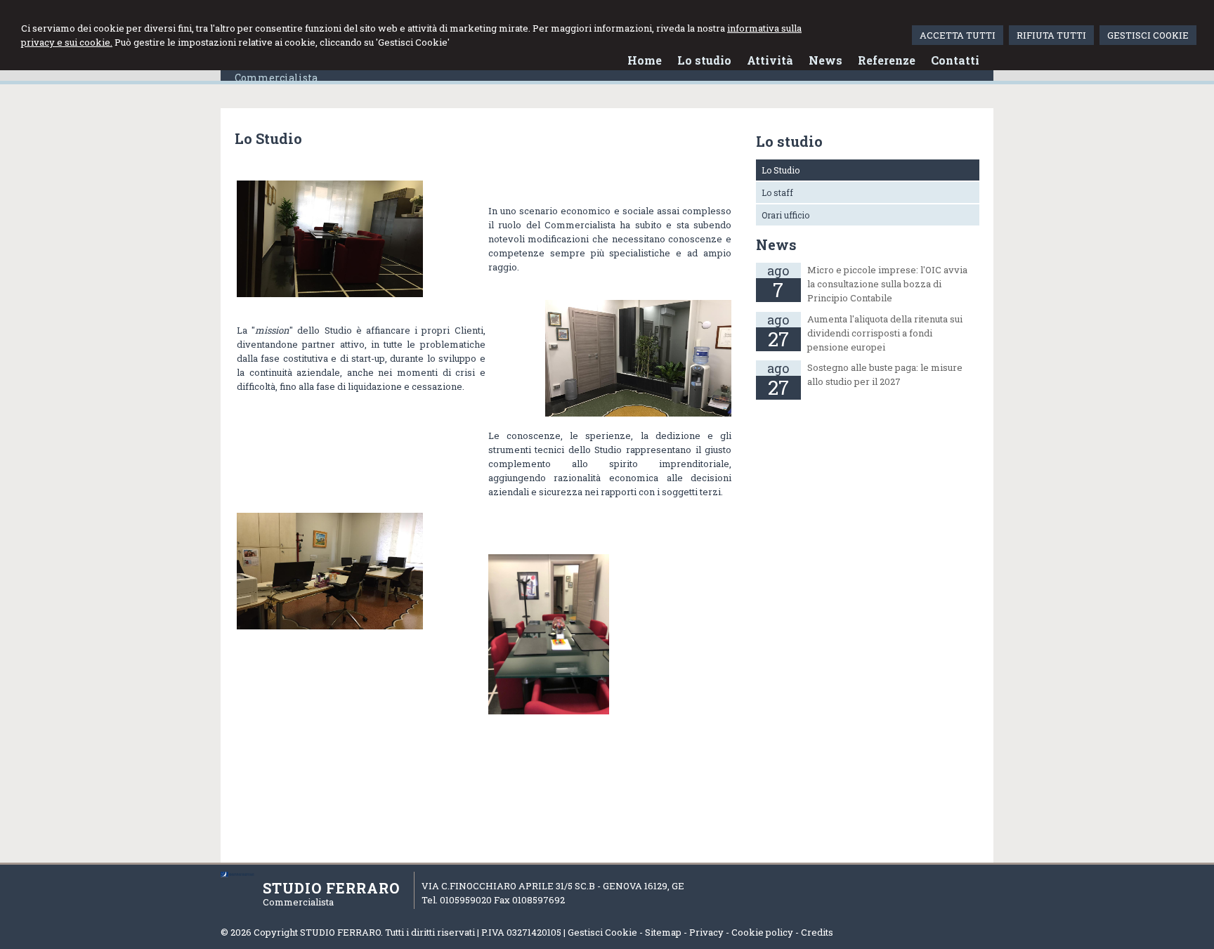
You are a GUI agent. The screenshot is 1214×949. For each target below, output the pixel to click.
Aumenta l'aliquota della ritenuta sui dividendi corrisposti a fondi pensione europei (884, 333)
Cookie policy (762, 932)
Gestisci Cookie (602, 932)
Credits (817, 932)
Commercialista (276, 77)
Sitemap (663, 932)
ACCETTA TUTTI (958, 35)
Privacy (706, 932)
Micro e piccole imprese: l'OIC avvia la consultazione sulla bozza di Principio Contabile (887, 283)
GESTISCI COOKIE (1148, 35)
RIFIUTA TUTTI (1051, 35)
